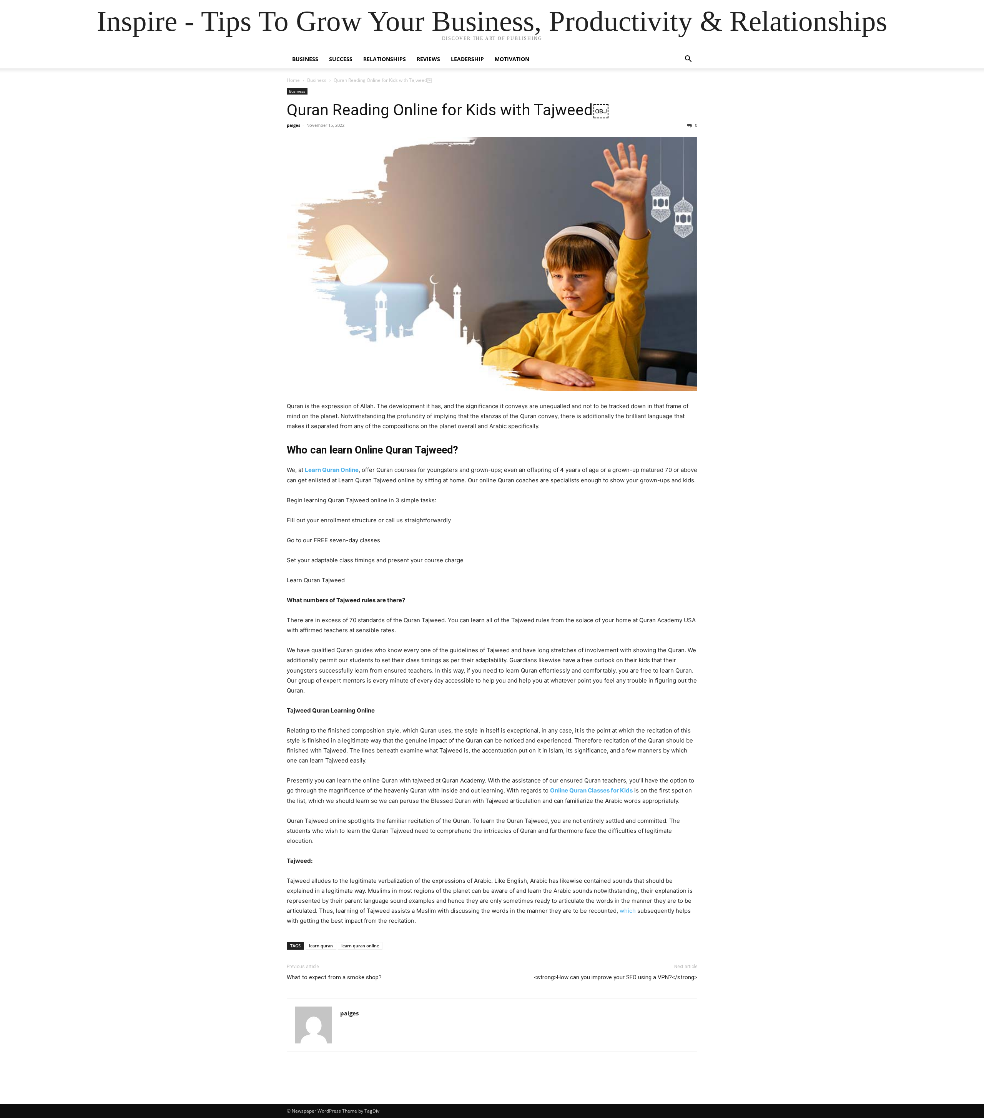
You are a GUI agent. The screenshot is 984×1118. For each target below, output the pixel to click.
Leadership (467, 59)
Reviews (428, 59)
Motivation (512, 59)
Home (293, 80)
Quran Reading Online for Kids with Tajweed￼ (448, 110)
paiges (293, 125)
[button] (688, 59)
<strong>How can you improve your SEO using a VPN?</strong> (615, 977)
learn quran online (360, 946)
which (628, 910)
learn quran (321, 946)
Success (340, 59)
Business (305, 59)
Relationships (384, 59)
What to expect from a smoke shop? (334, 977)
